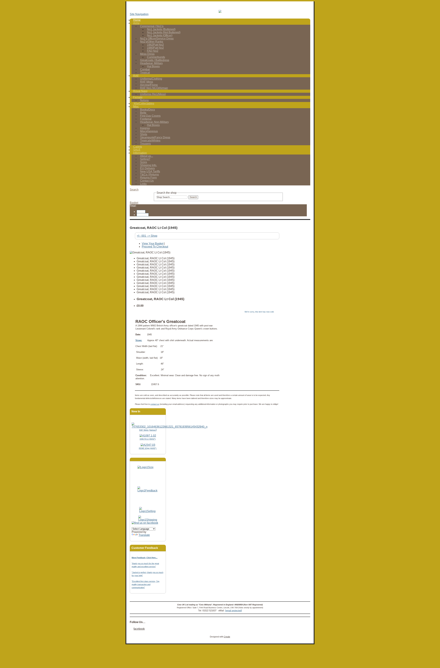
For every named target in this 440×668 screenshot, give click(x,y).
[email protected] (233, 610)
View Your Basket (152, 243)
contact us (154, 404)
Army (136, 23)
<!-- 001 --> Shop (147, 235)
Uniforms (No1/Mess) (153, 94)
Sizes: (138, 340)
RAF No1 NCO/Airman (154, 88)
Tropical (145, 72)
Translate (144, 535)
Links (143, 183)
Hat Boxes (153, 66)
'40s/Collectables (143, 103)
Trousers (145, 143)
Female (137, 97)
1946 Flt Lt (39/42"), (148, 439)
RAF (136, 75)
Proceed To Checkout (155, 246)
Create (227, 637)
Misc (136, 106)
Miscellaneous (149, 131)
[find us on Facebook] (145, 522)
